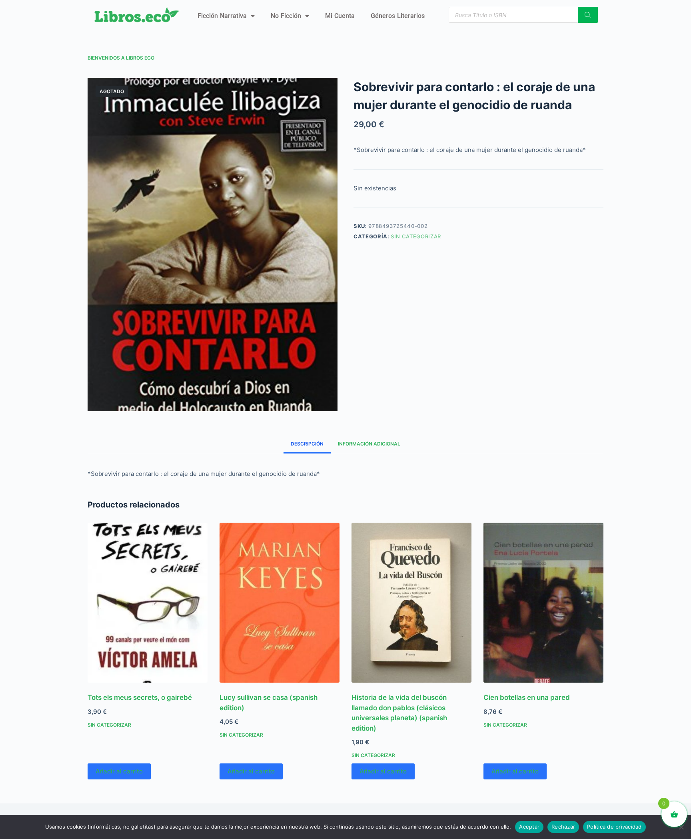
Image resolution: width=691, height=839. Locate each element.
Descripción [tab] (307, 444)
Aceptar (529, 826)
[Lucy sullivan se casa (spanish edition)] (280, 603)
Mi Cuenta (340, 16)
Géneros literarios (398, 16)
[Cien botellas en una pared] (543, 603)
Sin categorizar (416, 236)
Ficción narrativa (222, 16)
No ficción (286, 16)
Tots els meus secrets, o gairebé (140, 697)
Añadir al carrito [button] (119, 771)
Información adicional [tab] (369, 444)
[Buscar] (588, 15)
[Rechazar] (681, 827)
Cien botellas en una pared (526, 697)
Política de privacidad (614, 826)
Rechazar (563, 826)
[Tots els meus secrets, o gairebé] (148, 603)
